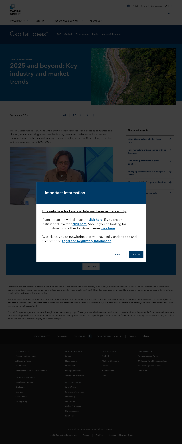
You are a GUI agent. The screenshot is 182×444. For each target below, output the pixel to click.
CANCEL (119, 254)
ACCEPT (136, 254)
